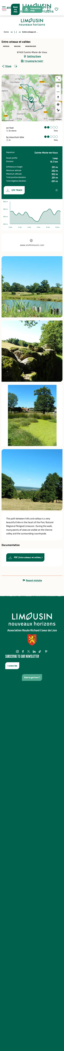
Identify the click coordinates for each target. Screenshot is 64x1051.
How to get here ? (32, 677)
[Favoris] (56, 9)
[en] (4, 9)
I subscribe (12, 665)
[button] (48, 9)
